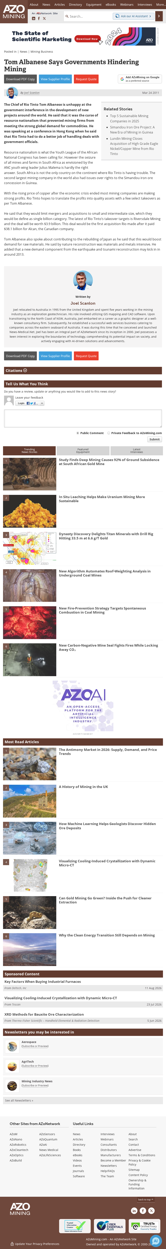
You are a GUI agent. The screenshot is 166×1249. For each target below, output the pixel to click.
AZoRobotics (18, 1145)
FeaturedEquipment (83, 450)
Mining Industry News (37, 1081)
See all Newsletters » (19, 1100)
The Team (107, 1176)
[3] (29, 548)
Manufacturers (111, 1155)
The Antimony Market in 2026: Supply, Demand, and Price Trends (108, 751)
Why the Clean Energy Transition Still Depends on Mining (107, 935)
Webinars (107, 1139)
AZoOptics (16, 1155)
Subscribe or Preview (35, 1046)
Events (77, 1166)
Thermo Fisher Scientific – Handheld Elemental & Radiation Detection (55, 1021)
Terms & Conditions (142, 1155)
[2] (29, 511)
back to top (144, 1199)
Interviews (108, 1134)
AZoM (13, 1134)
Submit (155, 439)
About (133, 1134)
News (23, 51)
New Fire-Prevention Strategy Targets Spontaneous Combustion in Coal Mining (102, 610)
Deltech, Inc (19, 988)
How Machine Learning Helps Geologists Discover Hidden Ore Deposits (107, 825)
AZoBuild (16, 1160)
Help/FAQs (108, 1171)
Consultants (109, 1145)
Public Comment (92, 433)
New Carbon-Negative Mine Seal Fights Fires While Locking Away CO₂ (108, 647)
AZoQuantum (48, 1139)
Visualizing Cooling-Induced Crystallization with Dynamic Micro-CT (107, 863)
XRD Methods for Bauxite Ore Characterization (44, 1014)
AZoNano (16, 1139)
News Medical (48, 1150)
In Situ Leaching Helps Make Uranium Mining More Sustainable (102, 498)
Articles (78, 1139)
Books (77, 1150)
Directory (75, 4)
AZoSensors (47, 1134)
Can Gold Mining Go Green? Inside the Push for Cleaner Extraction (105, 900)
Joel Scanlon (83, 303)
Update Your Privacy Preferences (36, 1244)
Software (79, 1176)
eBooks (77, 1155)
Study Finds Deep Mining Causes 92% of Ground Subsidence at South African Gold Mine (109, 461)
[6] (29, 659)
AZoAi (43, 1145)
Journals (78, 1171)
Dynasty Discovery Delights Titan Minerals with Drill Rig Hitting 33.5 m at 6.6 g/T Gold (106, 536)
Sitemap (134, 1170)
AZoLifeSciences (50, 1155)
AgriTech (28, 1061)
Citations (14, 370)
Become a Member (113, 1160)
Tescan (16, 1004)
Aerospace (29, 1042)
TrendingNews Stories (29, 450)
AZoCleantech (19, 1150)
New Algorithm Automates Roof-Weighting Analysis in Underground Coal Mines (105, 573)
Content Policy (138, 1175)
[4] (29, 585)
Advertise (135, 1150)
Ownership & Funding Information (137, 1184)
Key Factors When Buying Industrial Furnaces (42, 981)
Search (133, 1139)
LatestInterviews (136, 450)
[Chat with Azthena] (156, 1241)
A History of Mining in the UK (83, 786)
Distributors (109, 1150)
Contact (134, 1145)
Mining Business (42, 51)
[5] (29, 622)
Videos (77, 1160)
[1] (29, 474)
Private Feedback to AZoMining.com (136, 433)
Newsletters (109, 1166)
